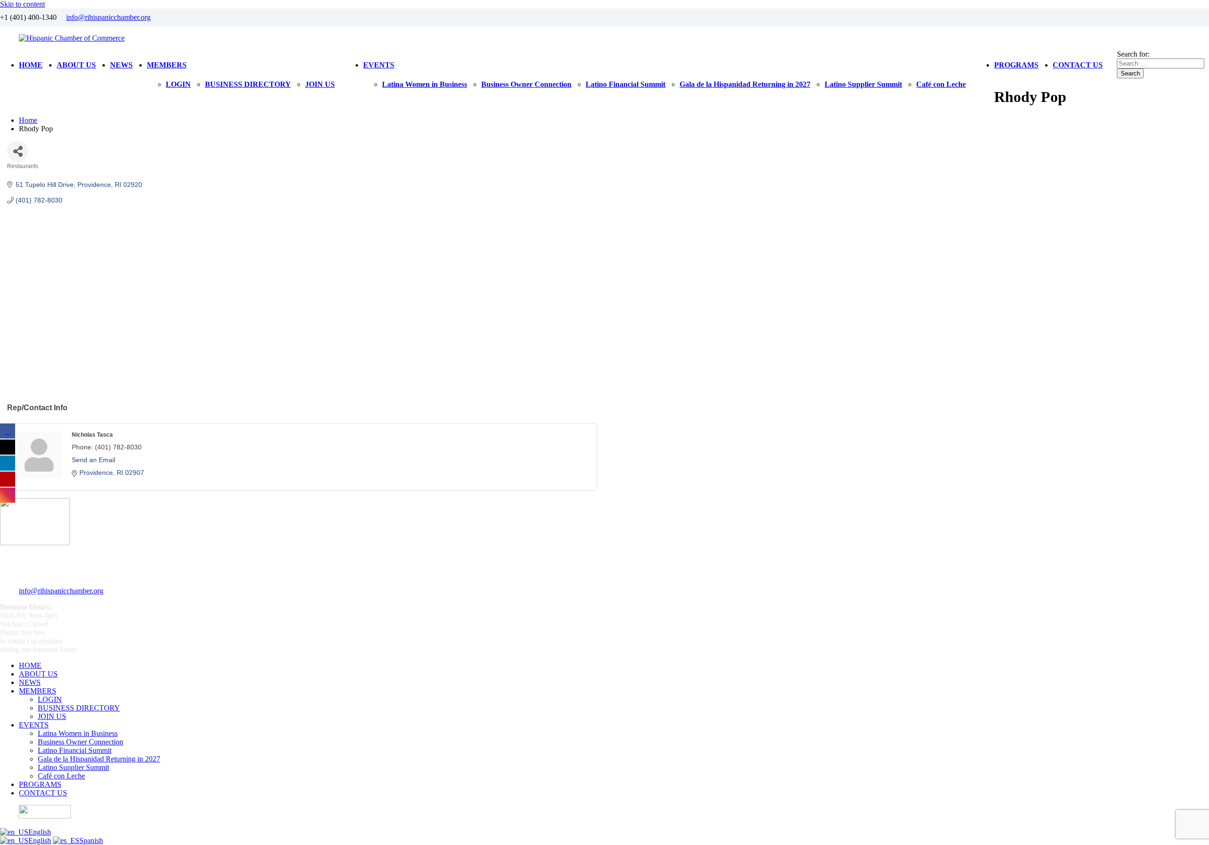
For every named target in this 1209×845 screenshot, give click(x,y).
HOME (31, 65)
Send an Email (93, 460)
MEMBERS (167, 65)
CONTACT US (1078, 65)
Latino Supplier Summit (863, 84)
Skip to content (22, 4)
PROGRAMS (1016, 65)
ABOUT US (76, 65)
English (39, 832)
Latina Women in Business (424, 84)
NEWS (121, 65)
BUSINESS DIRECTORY (248, 84)
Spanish (91, 841)
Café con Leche (941, 84)
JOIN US (320, 84)
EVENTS (378, 65)
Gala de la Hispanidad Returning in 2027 (745, 84)
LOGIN (178, 84)
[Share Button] (17, 151)
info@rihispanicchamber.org (108, 17)
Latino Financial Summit (625, 84)
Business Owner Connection (526, 84)
